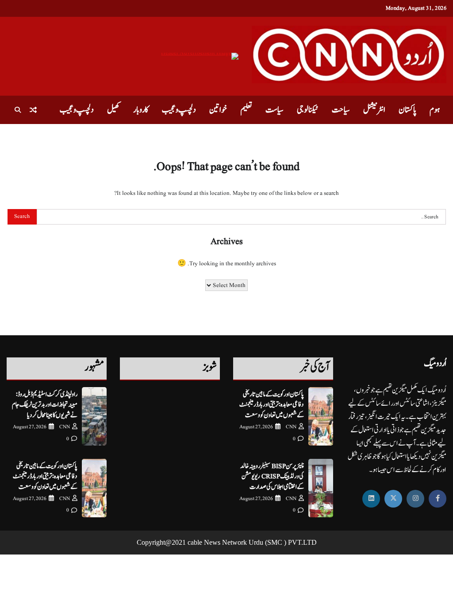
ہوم (435, 110)
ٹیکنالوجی (308, 110)
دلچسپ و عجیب (179, 110)
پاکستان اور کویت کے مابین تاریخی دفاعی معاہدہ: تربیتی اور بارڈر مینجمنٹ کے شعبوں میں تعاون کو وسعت (271, 405)
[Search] (17, 109)
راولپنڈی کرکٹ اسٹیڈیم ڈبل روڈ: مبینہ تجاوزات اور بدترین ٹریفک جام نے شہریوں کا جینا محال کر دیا (44, 405)
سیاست (274, 110)
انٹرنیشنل (374, 110)
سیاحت (341, 110)
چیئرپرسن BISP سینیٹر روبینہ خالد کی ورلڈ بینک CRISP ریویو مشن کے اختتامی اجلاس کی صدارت (272, 477)
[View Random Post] (33, 109)
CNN (291, 427)
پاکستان (407, 110)
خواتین (218, 110)
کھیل (113, 110)
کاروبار (141, 110)
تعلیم (246, 110)
